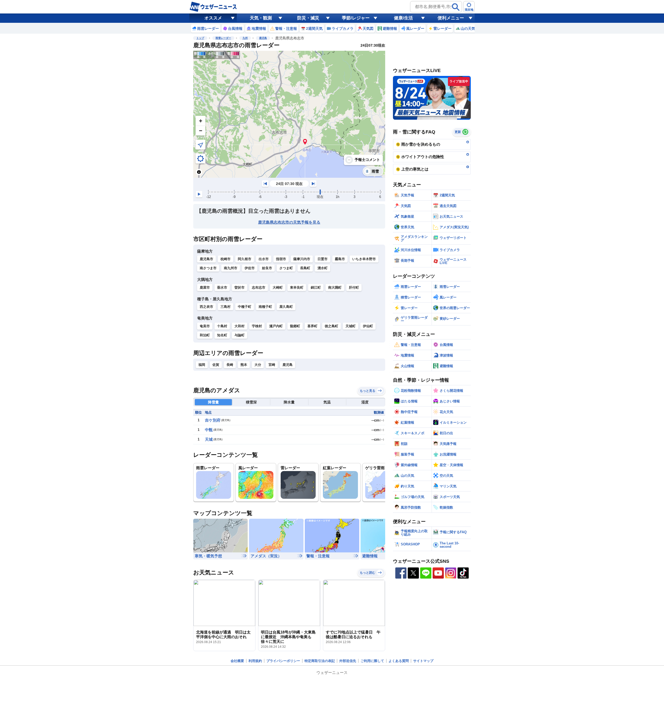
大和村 (239, 326)
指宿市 (281, 259)
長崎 (229, 365)
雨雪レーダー (223, 38)
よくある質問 (399, 661)
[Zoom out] (200, 131)
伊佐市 (250, 268)
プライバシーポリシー (283, 661)
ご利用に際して (372, 661)
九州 (245, 38)
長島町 (305, 268)
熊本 (243, 365)
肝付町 (354, 287)
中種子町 (244, 307)
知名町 (222, 335)
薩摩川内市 (301, 259)
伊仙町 (368, 326)
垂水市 (222, 287)
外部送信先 (347, 661)
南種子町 (265, 307)
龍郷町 (295, 326)
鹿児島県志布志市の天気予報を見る (289, 222)
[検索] (456, 7)
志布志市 (258, 287)
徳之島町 (331, 326)
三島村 (225, 307)
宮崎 (271, 365)
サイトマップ (423, 661)
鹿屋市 (205, 287)
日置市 (322, 259)
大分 (257, 365)
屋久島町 (286, 307)
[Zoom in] (200, 121)
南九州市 (230, 268)
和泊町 (205, 335)
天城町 (350, 326)
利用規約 (255, 661)
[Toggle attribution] (199, 172)
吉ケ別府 (212, 420)
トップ (200, 38)
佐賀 (215, 365)
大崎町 (278, 287)
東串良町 (296, 287)
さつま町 (286, 268)
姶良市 (267, 268)
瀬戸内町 (276, 326)
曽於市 (239, 287)
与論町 (239, 335)
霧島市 (340, 259)
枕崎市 (225, 259)
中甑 (209, 430)
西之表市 (206, 307)
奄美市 (205, 326)
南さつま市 (208, 268)
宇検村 (257, 326)
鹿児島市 (206, 259)
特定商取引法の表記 (320, 661)
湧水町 (322, 268)
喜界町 (312, 326)
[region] (289, 114)
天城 (209, 439)
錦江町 (316, 287)
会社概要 (237, 661)
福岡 (201, 365)
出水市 (264, 259)
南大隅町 (335, 287)
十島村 (222, 326)
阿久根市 (244, 259)
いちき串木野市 (364, 259)
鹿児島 (263, 38)
